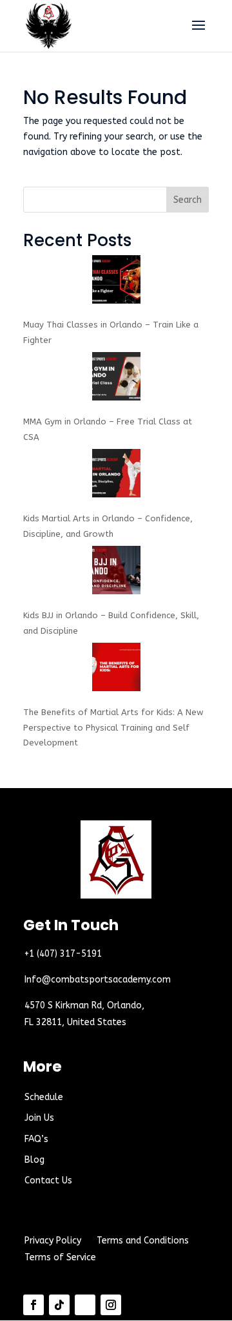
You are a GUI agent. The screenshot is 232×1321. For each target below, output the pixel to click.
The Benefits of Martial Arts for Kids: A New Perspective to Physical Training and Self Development (113, 727)
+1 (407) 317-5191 (63, 953)
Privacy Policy (52, 1240)
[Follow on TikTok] (59, 1305)
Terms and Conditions (143, 1240)
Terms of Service (60, 1257)
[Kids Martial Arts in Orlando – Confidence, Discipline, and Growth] (116, 476)
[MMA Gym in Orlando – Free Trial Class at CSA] (116, 379)
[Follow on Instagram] (111, 1305)
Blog (34, 1159)
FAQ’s (36, 1139)
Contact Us (48, 1180)
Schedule (43, 1097)
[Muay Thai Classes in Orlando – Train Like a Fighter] (116, 282)
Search (187, 199)
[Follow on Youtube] (85, 1305)
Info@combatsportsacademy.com (97, 979)
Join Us (39, 1117)
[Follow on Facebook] (33, 1305)
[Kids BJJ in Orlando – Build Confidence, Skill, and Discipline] (116, 572)
